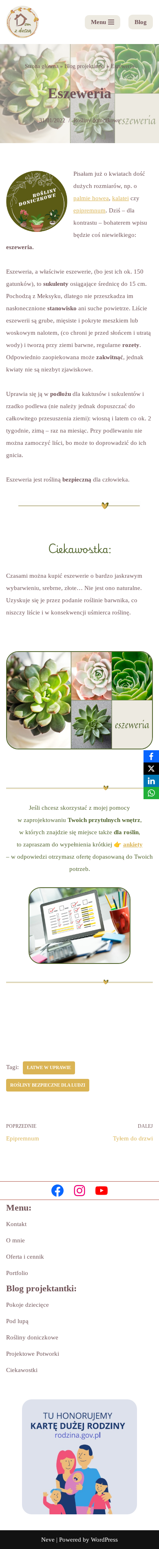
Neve (48, 1539)
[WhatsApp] (151, 793)
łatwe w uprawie (49, 1067)
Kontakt (16, 1224)
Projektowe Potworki (32, 1353)
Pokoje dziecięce (27, 1305)
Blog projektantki (84, 66)
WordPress (104, 1539)
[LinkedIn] (151, 781)
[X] (151, 768)
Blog (141, 22)
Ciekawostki (22, 1370)
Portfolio (17, 1273)
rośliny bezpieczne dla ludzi (47, 1085)
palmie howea (91, 198)
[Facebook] (57, 1190)
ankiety (133, 844)
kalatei (120, 198)
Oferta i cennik (25, 1256)
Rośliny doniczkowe (96, 120)
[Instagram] (79, 1190)
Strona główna (41, 66)
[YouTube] (101, 1190)
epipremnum (89, 210)
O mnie (15, 1240)
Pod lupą (17, 1321)
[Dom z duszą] (22, 22)
